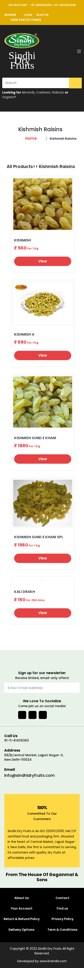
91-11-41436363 (16, 740)
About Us (21, 898)
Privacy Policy (62, 919)
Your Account (21, 908)
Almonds (28, 92)
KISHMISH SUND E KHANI (35, 438)
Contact (62, 898)
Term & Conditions (62, 930)
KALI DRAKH (24, 592)
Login (28, 15)
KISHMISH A (24, 334)
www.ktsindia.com (53, 961)
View (42, 261)
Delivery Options (21, 930)
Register (43, 15)
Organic (8, 97)
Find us (62, 908)
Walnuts (58, 92)
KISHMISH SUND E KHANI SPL (38, 537)
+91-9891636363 (41, 5)
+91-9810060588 (64, 5)
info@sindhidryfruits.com (29, 775)
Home (31, 138)
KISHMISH (22, 240)
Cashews (43, 92)
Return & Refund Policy (22, 919)
